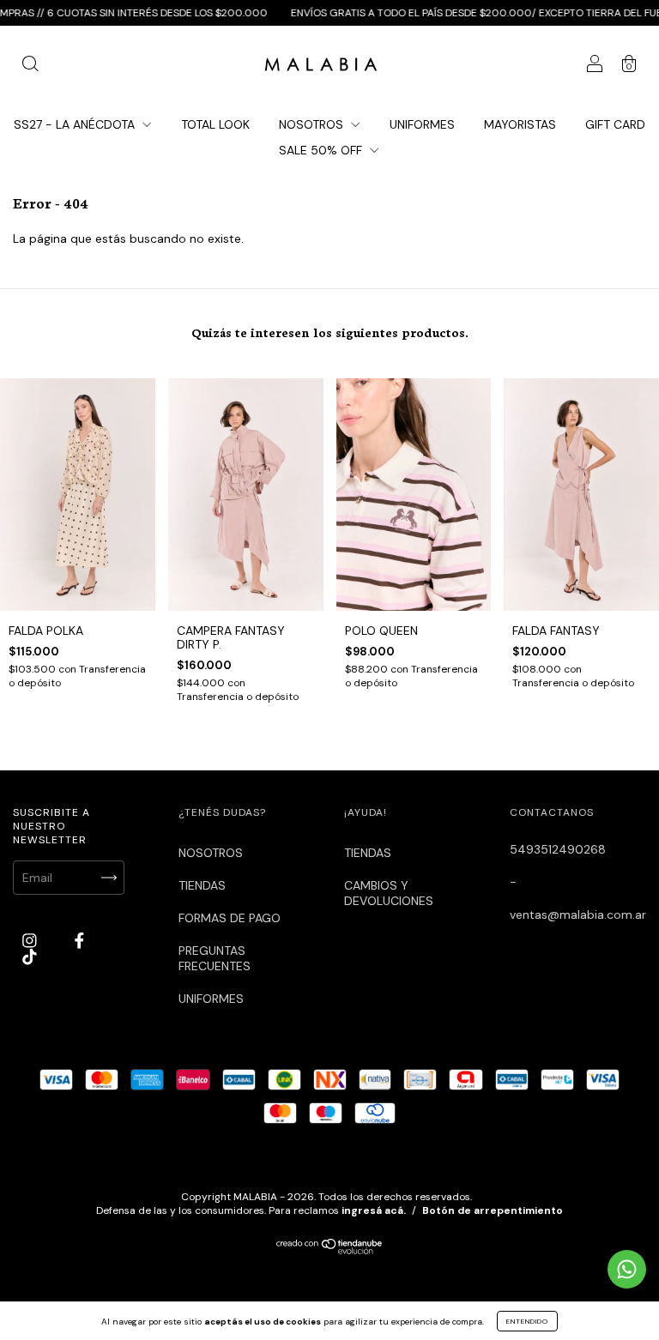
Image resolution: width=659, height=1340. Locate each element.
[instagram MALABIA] (31, 941)
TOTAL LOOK (215, 124)
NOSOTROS (313, 124)
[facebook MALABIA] (79, 941)
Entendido (527, 1321)
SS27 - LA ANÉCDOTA (76, 124)
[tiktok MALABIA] (29, 957)
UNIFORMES (422, 124)
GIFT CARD (615, 124)
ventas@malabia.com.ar (578, 914)
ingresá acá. (374, 1210)
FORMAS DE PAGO (229, 918)
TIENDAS (202, 885)
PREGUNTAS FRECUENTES (214, 958)
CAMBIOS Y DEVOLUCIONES (388, 893)
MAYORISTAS (520, 124)
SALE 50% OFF (322, 150)
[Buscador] (30, 66)
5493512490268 (558, 849)
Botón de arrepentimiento (492, 1210)
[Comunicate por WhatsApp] (627, 1269)
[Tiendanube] (330, 1251)
